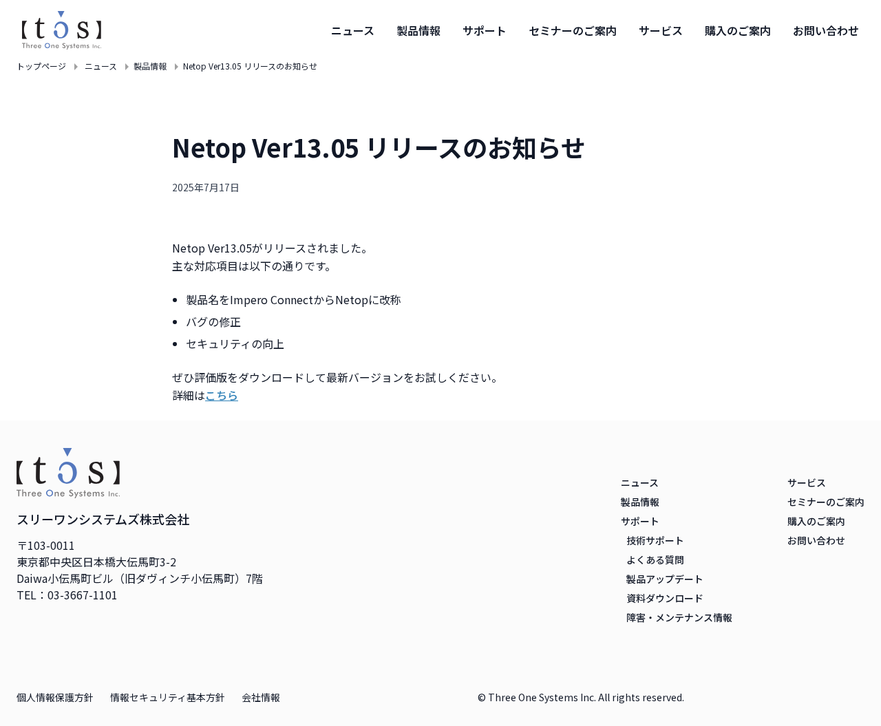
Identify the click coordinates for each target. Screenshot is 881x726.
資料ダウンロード (664, 598)
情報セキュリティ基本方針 (167, 697)
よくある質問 (655, 559)
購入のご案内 (738, 30)
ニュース (352, 30)
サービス (661, 30)
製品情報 (418, 30)
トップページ (41, 66)
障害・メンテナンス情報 (679, 617)
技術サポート (655, 540)
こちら (221, 395)
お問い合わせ (826, 30)
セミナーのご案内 (573, 30)
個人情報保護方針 (55, 697)
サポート (485, 30)
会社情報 (261, 697)
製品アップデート (664, 579)
